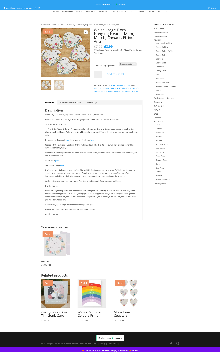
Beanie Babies (162, 47)
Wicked (159, 175)
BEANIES (89, 12)
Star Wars (160, 168)
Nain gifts (125, 88)
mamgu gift (115, 88)
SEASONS (103, 12)
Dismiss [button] (134, 350)
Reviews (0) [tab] (92, 102)
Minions (159, 136)
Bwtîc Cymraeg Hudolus (56, 25)
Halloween (160, 78)
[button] (86, 32)
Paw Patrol (160, 148)
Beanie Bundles (160, 36)
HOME (56, 12)
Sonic (158, 164)
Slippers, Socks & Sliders (166, 86)
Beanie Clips (161, 63)
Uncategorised (160, 183)
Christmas (160, 67)
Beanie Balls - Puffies (164, 51)
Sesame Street (162, 160)
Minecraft (160, 132)
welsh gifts (134, 88)
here (92, 140)
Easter (158, 74)
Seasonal (157, 117)
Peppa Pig (160, 152)
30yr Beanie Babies (164, 43)
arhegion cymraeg (101, 88)
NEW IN (79, 12)
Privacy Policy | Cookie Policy (106, 343)
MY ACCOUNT (155, 12)
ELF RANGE (158, 106)
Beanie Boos (161, 59)
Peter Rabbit (161, 156)
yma (67, 140)
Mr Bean (159, 140)
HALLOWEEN (67, 12)
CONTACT (141, 12)
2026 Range (159, 28)
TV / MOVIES (118, 12)
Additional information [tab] (70, 102)
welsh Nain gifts (100, 91)
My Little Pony (162, 144)
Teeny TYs (160, 90)
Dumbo (159, 128)
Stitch (158, 172)
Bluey (158, 124)
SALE (131, 12)
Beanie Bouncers (161, 32)
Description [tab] (49, 102)
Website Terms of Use (80, 343)
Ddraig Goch (161, 70)
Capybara (158, 102)
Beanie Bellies (161, 55)
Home (43, 25)
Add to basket (115, 74)
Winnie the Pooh (163, 179)
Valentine (160, 94)
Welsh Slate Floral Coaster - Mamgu (123, 91)
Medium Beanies (163, 82)
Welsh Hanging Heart (105, 65)
